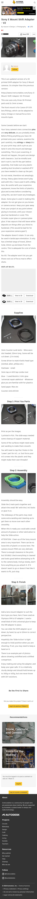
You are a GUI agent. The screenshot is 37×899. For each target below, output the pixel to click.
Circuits (4, 824)
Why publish (6, 853)
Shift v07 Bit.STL (7, 267)
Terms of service (24, 886)
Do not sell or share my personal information (19, 892)
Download (29, 296)
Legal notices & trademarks (13, 895)
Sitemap (5, 862)
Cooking (5, 835)
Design (12, 27)
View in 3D (18, 296)
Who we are (6, 865)
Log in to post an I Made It (18, 706)
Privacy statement (10, 889)
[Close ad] (34, 8)
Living (4, 838)
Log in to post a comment (18, 792)
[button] (2, 2)
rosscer (5, 27)
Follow (14, 69)
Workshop (5, 827)
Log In (18, 784)
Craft (3, 832)
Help (3, 859)
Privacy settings (23, 889)
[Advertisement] (18, 10)
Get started (6, 856)
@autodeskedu (10, 878)
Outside (4, 841)
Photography (21, 27)
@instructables (10, 874)
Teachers (5, 844)
